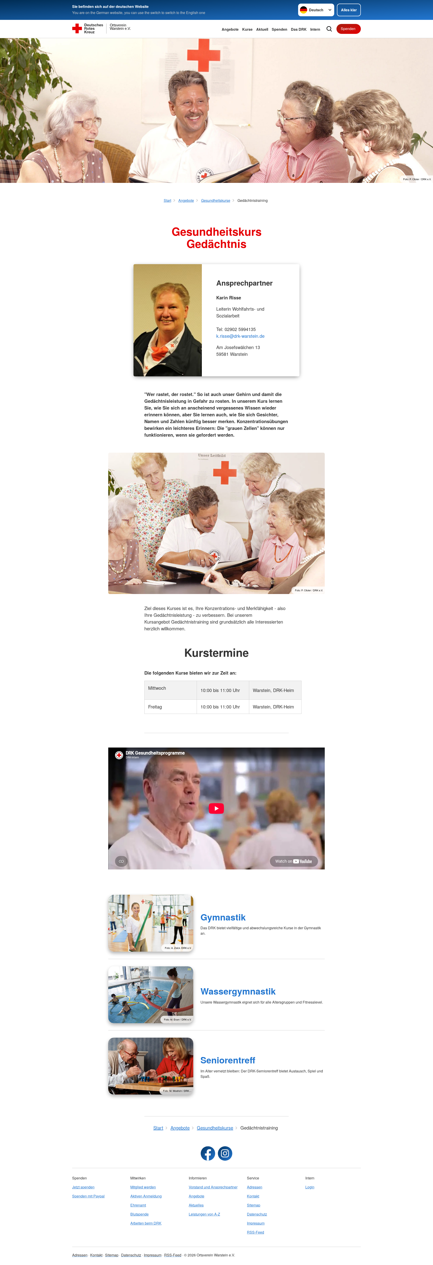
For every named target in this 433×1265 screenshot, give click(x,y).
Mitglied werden (143, 1187)
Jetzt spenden (83, 1187)
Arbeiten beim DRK (145, 1223)
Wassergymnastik (238, 991)
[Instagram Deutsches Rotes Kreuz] (225, 1153)
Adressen (254, 1187)
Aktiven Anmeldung (146, 1196)
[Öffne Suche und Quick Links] (329, 29)
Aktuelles (196, 1205)
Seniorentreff (227, 1059)
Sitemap (253, 1205)
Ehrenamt (138, 1205)
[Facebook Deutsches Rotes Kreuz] (208, 1153)
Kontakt (253, 1196)
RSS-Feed (255, 1232)
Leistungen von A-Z (204, 1214)
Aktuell (262, 29)
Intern (315, 29)
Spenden (279, 29)
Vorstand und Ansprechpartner (213, 1187)
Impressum (256, 1223)
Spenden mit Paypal (88, 1196)
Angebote (230, 29)
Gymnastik (223, 917)
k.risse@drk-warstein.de (240, 336)
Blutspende (139, 1214)
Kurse (247, 29)
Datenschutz (257, 1214)
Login (309, 1187)
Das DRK (299, 29)
